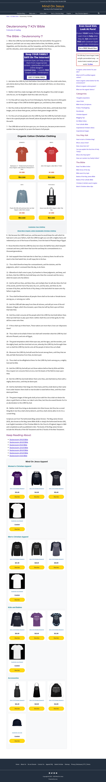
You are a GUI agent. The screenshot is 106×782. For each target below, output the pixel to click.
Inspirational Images (82, 131)
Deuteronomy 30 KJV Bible (19, 450)
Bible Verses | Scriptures (83, 104)
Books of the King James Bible (85, 176)
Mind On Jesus (53, 6)
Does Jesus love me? (82, 146)
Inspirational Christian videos (85, 128)
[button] (25, 13)
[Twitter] (52, 773)
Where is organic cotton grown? (86, 86)
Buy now (22, 177)
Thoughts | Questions (83, 98)
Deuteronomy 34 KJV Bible (19, 439)
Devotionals (80, 111)
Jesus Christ (80, 101)
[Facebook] (49, 773)
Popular (69, 13)
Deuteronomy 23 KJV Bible (19, 453)
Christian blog (21, 13)
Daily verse (32, 13)
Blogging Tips (80, 118)
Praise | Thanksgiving (82, 108)
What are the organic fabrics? (85, 89)
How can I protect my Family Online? (87, 158)
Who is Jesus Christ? (82, 143)
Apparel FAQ (49, 764)
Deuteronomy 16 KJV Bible (19, 442)
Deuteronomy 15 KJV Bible (19, 448)
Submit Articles (58, 764)
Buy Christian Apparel (81, 13)
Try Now (90, 64)
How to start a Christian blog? (85, 139)
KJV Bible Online (81, 121)
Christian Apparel (81, 114)
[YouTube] (56, 773)
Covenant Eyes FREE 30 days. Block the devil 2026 (53, 1)
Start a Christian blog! (57, 13)
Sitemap (67, 764)
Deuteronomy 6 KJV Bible (18, 456)
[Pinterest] (54, 773)
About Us (23, 764)
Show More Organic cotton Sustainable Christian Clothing (36, 231)
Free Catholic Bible (82, 124)
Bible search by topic (82, 173)
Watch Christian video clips (84, 186)
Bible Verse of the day (83, 170)
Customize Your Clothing (36, 227)
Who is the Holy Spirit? (83, 155)
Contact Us (41, 764)
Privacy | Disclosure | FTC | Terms (80, 764)
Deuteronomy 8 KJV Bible (18, 445)
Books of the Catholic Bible (84, 180)
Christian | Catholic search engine (86, 183)
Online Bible (43, 13)
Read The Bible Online (83, 166)
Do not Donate (32, 764)
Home (17, 764)
